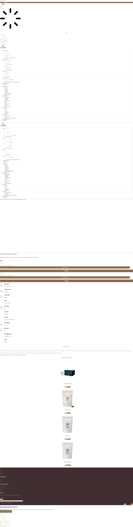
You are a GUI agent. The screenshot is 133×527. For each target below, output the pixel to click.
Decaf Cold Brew (8, 70)
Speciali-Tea (7, 62)
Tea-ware (5, 71)
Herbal (6, 51)
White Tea (7, 56)
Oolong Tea (7, 55)
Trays (6, 73)
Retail (10, 336)
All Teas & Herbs (8, 58)
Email (1, 497)
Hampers (7, 80)
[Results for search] (10, 18)
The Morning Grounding (9, 319)
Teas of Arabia (8, 61)
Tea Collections (6, 199)
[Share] (9, 513)
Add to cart (65, 267)
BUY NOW (66, 270)
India (5, 308)
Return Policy (2, 490)
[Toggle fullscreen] (5, 513)
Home (1, 199)
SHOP (1, 468)
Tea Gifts (5, 78)
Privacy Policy (2, 489)
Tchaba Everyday (8, 64)
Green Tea (7, 53)
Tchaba (5, 341)
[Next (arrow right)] (5, 514)
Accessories (7, 76)
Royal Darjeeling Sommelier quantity (7, 265)
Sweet (5, 297)
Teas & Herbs (6, 50)
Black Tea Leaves (7, 286)
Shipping (1, 480)
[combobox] (4, 7)
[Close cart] (6, 39)
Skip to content (3, 0)
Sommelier (7, 63)
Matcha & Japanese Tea (10, 57)
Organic (7, 65)
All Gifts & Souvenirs (9, 79)
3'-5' (5, 330)
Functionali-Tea (8, 67)
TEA (0, 470)
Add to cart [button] (68, 387)
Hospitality (6, 336)
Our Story (5, 84)
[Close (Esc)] (12, 513)
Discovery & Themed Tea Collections (12, 81)
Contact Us (1, 479)
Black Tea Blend (7, 302)
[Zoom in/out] (1, 513)
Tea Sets (6, 74)
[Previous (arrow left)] (1, 514)
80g (5, 325)
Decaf (6, 66)
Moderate (6, 291)
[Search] (1, 30)
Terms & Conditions (3, 486)
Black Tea (7, 52)
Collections (5, 59)
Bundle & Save (6, 119)
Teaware (1, 471)
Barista (6, 68)
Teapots (6, 72)
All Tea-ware (7, 77)
